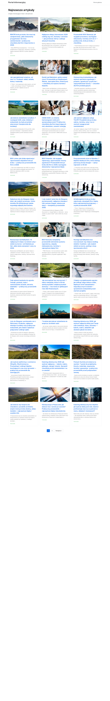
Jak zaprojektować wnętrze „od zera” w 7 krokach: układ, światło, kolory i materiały (22, 79)
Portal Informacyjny (17, 2)
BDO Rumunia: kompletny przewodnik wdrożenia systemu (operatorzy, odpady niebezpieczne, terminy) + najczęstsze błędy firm (53, 244)
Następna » (59, 430)
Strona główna (97, 2)
